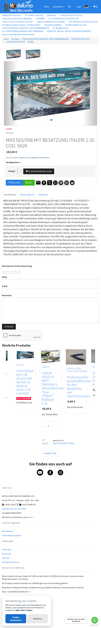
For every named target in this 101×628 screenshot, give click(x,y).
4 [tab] (52, 426)
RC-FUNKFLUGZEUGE (34, 15)
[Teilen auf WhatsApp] (55, 183)
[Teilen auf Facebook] (44, 183)
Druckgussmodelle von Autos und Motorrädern (21, 25)
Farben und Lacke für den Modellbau (17, 18)
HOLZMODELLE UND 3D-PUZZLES (83, 21)
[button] (69, 6)
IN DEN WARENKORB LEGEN (40, 171)
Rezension (7, 295)
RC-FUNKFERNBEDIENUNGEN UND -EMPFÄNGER (22, 31)
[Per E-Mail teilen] (38, 183)
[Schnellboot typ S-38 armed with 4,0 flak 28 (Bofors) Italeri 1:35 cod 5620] (25, 355)
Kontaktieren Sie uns (10, 562)
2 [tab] (44, 426)
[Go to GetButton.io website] (94, 625)
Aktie (30, 182)
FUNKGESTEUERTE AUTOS (71, 15)
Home (46, 6)
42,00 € (46, 408)
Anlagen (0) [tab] (43, 194)
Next (97, 386)
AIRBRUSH (51, 15)
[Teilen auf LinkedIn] (61, 183)
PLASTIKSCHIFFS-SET (81, 39)
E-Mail (4, 286)
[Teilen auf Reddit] (72, 183)
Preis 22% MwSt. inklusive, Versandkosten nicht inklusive (28, 158)
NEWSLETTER (50, 453)
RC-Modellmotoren (60, 28)
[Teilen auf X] (49, 183)
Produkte (15, 39)
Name (4, 277)
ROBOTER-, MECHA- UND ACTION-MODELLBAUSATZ (69, 31)
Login (79, 6)
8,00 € (71, 401)
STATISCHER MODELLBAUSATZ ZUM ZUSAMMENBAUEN (25, 28)
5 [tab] (56, 426)
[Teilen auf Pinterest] (66, 183)
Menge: (12, 171)
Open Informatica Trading (63, 443)
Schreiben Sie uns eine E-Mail (14, 509)
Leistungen (6, 549)
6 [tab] (60, 426)
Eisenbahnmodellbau (52, 25)
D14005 (31, 42)
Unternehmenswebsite (11, 535)
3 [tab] (48, 426)
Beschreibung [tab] (10, 194)
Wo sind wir (6, 553)
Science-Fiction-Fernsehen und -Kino (17, 21)
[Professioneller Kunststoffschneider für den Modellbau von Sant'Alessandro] (76, 357)
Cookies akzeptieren (15, 618)
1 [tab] (40, 426)
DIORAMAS (40, 18)
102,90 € (11, 152)
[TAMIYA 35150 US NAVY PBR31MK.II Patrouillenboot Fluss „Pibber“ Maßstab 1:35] (51, 356)
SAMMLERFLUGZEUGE (11, 15)
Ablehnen (37, 618)
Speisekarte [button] (58, 6)
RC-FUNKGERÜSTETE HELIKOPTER (63, 18)
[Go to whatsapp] (94, 620)
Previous (4, 386)
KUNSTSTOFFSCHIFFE (15, 42)
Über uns (5, 558)
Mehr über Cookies (24, 610)
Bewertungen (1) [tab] (27, 194)
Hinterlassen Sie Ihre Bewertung (17, 266)
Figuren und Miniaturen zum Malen (51, 21)
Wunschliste (15, 182)
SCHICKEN (8, 326)
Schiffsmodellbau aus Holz (76, 25)
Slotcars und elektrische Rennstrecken (18, 34)
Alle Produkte (7, 531)
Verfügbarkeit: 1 (13, 162)
